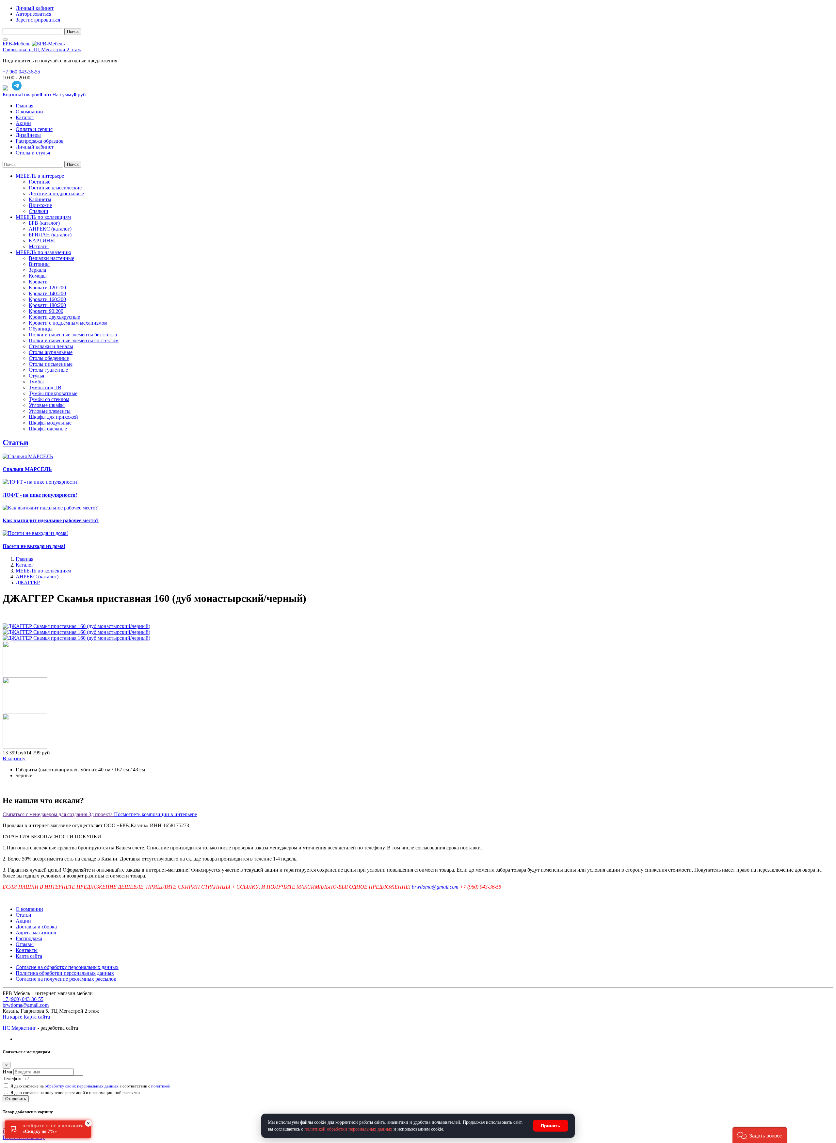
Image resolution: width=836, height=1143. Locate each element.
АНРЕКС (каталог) (50, 229)
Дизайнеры (28, 135)
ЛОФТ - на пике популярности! (40, 495)
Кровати (38, 281)
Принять (550, 1125)
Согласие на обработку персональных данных (67, 967)
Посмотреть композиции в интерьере (155, 814)
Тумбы (36, 381)
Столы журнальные (50, 352)
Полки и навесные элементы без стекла (73, 334)
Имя (7, 1071)
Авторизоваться (33, 14)
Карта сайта (29, 956)
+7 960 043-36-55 (21, 71)
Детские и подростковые (56, 193)
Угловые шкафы (47, 405)
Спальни (38, 211)
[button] (759, 1135)
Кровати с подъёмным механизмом (68, 323)
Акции (23, 123)
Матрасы (39, 246)
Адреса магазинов (36, 932)
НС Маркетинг (19, 1028)
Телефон (12, 1078)
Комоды (38, 276)
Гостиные (39, 182)
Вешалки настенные (51, 258)
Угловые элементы (50, 411)
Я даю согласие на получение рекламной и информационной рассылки (75, 1092)
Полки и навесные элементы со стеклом (74, 340)
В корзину (14, 758)
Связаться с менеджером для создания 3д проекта (58, 814)
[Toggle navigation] (5, 39)
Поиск (73, 31)
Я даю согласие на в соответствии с (90, 1086)
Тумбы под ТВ (45, 387)
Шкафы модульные (50, 423)
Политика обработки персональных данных (65, 973)
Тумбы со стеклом (49, 399)
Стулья (36, 375)
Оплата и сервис (34, 129)
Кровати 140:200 (47, 293)
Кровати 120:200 (47, 287)
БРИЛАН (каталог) (50, 234)
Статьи (15, 442)
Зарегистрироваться (38, 20)
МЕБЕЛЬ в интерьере (40, 176)
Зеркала (37, 270)
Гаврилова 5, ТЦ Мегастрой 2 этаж (42, 49)
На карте (12, 1017)
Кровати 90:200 (46, 311)
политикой (160, 1086)
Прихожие (40, 205)
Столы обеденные (49, 358)
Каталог (25, 117)
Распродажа (29, 938)
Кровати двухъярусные (54, 317)
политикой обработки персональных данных (348, 1129)
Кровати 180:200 (47, 305)
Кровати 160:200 (47, 299)
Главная (24, 105)
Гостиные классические (55, 187)
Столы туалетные (48, 370)
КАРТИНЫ (42, 240)
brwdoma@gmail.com (435, 887)
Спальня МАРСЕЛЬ (27, 469)
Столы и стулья (33, 152)
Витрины (39, 264)
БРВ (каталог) (44, 223)
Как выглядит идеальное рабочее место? (51, 520)
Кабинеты (40, 199)
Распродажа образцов (40, 141)
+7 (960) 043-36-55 (23, 999)
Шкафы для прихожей (53, 417)
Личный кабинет (35, 8)
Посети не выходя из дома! (34, 546)
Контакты (27, 950)
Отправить (15, 1098)
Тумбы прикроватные (53, 393)
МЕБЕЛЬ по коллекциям (43, 217)
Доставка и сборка (36, 926)
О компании (29, 111)
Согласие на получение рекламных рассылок (66, 979)
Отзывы (25, 944)
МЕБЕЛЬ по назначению (43, 252)
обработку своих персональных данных (82, 1086)
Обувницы (41, 328)
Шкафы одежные (48, 428)
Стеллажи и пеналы (51, 346)
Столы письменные (50, 364)
